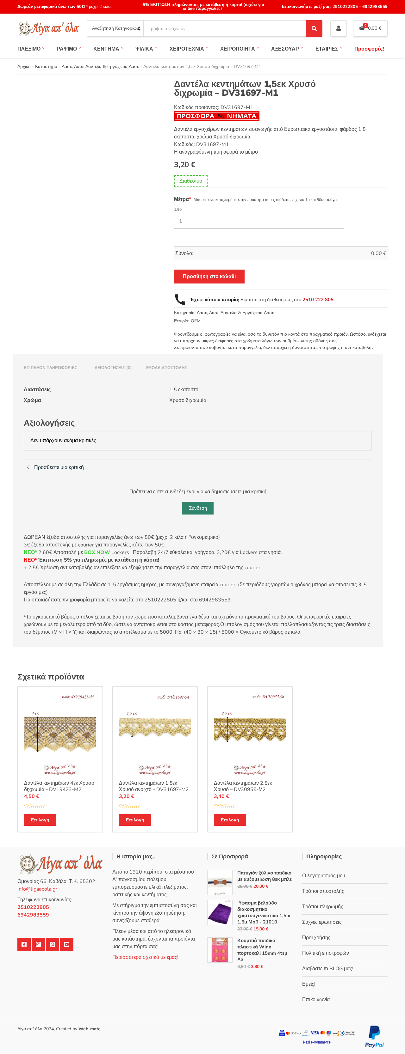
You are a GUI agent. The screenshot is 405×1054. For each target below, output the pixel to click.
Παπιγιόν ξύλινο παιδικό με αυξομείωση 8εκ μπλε (264, 876)
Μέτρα (182, 199)
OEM (196, 321)
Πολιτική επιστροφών (325, 953)
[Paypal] (374, 1036)
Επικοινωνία (316, 999)
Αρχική (24, 67)
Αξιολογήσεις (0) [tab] (113, 368)
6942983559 (374, 6)
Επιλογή (40, 820)
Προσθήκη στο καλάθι (209, 276)
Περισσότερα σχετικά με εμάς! (145, 957)
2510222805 (345, 6)
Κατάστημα (46, 67)
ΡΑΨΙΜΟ (67, 49)
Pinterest (52, 944)
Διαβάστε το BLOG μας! (327, 968)
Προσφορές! (369, 49)
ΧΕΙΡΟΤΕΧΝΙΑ (187, 49)
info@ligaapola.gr (37, 889)
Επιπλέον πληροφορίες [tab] (50, 368)
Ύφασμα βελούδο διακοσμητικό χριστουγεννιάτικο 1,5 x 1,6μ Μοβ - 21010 (263, 912)
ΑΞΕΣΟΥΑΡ (285, 49)
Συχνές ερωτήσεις (321, 922)
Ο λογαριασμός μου (323, 875)
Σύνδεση (198, 508)
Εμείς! (308, 984)
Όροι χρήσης (316, 937)
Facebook (24, 944)
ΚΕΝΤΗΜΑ (106, 49)
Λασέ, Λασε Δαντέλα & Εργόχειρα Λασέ (100, 67)
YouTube (66, 944)
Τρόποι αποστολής (323, 891)
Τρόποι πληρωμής (322, 906)
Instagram (38, 944)
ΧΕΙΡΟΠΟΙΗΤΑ (237, 49)
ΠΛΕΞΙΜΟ (28, 49)
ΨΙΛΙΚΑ (144, 49)
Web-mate (89, 1029)
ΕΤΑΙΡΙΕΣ (326, 49)
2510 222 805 (317, 299)
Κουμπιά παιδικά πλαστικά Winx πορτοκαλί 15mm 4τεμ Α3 (262, 950)
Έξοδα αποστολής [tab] (166, 368)
